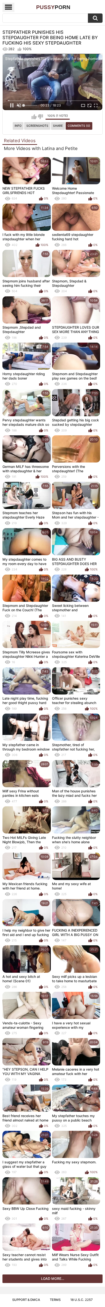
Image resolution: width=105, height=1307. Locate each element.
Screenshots (37, 125)
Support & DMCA (26, 1300)
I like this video (34, 116)
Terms (55, 1300)
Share (58, 125)
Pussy (53, 7)
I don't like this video (40, 116)
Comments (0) (79, 125)
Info (18, 125)
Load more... (52, 1278)
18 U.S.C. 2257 (81, 1300)
